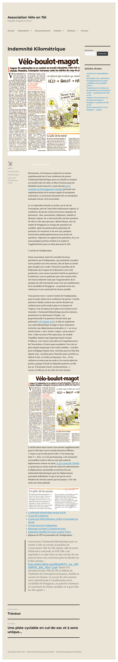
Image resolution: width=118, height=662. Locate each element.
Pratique (71, 31)
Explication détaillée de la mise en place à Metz (49, 532)
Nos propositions (42, 31)
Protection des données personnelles (40, 652)
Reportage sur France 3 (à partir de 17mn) (47, 529)
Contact (84, 31)
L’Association (23, 31)
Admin (10, 168)
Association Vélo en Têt (27, 17)
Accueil (11, 31)
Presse (10, 183)
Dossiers (57, 31)
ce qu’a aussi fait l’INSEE (67, 463)
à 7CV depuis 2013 (46, 322)
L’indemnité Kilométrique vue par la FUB (47, 512)
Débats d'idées (13, 175)
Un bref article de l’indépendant (42, 525)
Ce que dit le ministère (38, 516)
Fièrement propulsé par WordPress (69, 652)
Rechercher (89, 50)
